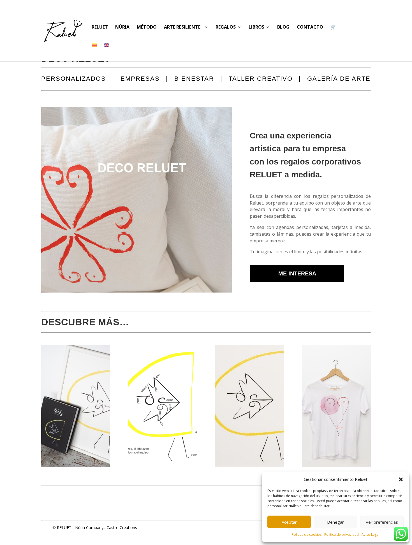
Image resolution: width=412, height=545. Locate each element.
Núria (122, 27)
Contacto (310, 27)
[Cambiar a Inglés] (106, 52)
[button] (401, 479)
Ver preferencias (382, 522)
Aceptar (289, 522)
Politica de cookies (306, 534)
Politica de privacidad (341, 534)
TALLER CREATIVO (261, 79)
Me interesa (297, 273)
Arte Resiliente (183, 27)
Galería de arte (339, 79)
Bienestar (194, 79)
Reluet (100, 27)
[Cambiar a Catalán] (94, 52)
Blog (283, 27)
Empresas (140, 79)
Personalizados (73, 79)
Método (147, 27)
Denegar (335, 522)
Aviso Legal (370, 534)
